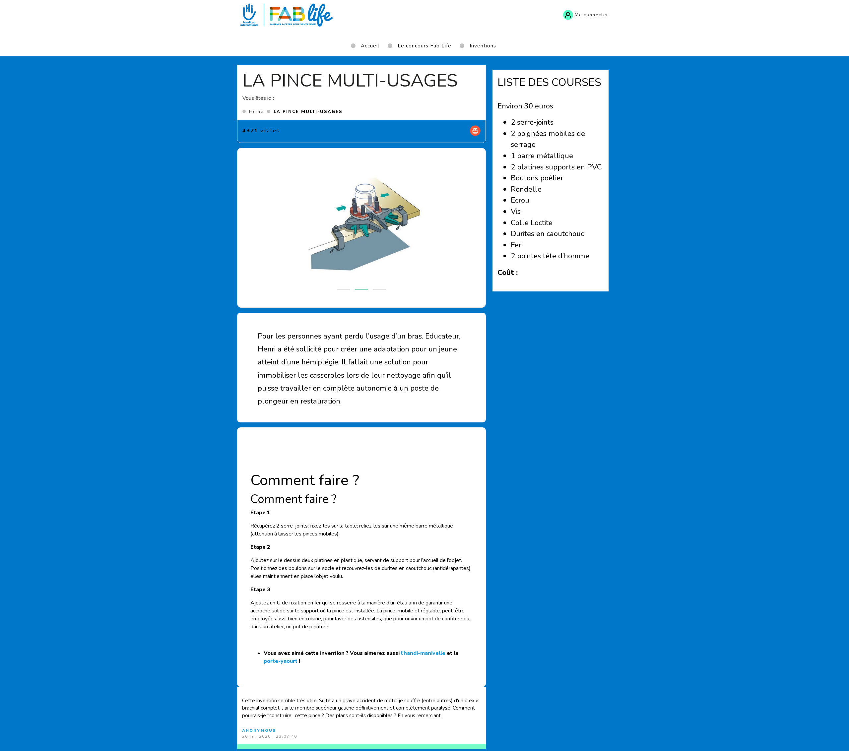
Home (256, 112)
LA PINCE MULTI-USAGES (308, 112)
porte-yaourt (280, 661)
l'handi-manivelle (423, 653)
